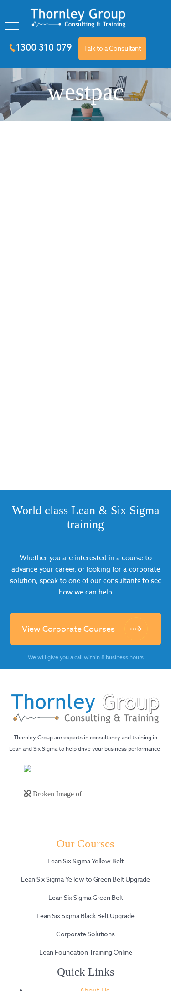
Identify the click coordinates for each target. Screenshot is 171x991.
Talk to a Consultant (112, 48)
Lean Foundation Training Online (85, 952)
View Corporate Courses (68, 629)
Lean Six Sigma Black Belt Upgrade (85, 916)
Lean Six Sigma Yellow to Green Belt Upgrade (85, 879)
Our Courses (85, 843)
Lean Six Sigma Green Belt (85, 897)
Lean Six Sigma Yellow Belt (85, 861)
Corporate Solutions (85, 934)
